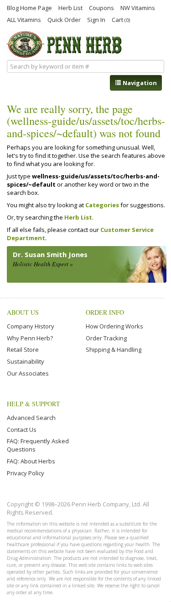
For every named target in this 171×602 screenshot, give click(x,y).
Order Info (105, 312)
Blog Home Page (29, 7)
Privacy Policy (25, 473)
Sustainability (25, 361)
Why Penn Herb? (30, 338)
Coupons (101, 7)
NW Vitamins (137, 7)
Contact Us (21, 429)
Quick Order (64, 19)
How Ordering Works (114, 326)
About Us (23, 312)
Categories (102, 205)
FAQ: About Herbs (31, 461)
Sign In (96, 19)
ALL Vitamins (24, 19)
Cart (121, 19)
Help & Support (33, 403)
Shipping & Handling (113, 349)
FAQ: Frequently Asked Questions (38, 445)
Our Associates (28, 373)
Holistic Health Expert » (43, 264)
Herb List (70, 7)
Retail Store (23, 349)
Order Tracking (106, 338)
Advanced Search (31, 418)
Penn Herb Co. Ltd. (65, 44)
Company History (30, 326)
